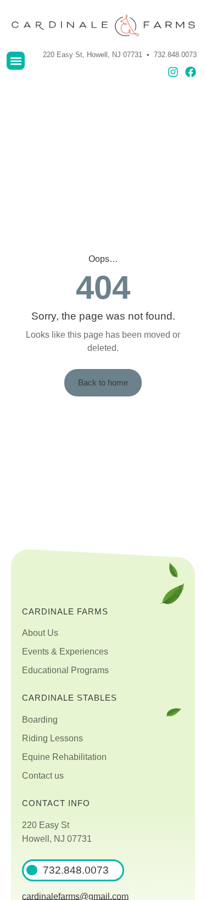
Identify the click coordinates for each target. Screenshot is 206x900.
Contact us (43, 775)
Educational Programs (65, 670)
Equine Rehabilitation (64, 757)
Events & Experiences (65, 651)
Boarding (40, 719)
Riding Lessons (52, 738)
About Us (40, 633)
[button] (16, 61)
